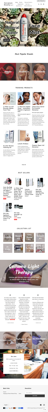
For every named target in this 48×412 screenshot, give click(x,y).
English (5, 404)
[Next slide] (26, 45)
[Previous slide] (19, 45)
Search (4, 391)
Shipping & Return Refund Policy (10, 393)
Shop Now (6, 40)
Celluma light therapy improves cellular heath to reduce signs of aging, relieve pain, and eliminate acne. (24, 279)
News (20, 393)
